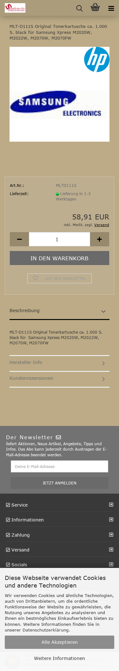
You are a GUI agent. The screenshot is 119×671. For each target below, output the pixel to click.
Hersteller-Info (26, 362)
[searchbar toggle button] (79, 8)
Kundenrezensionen (31, 378)
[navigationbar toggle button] (111, 8)
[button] (19, 239)
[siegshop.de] (12, 8)
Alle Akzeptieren (60, 642)
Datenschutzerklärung (46, 629)
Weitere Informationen (59, 658)
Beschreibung (25, 310)
